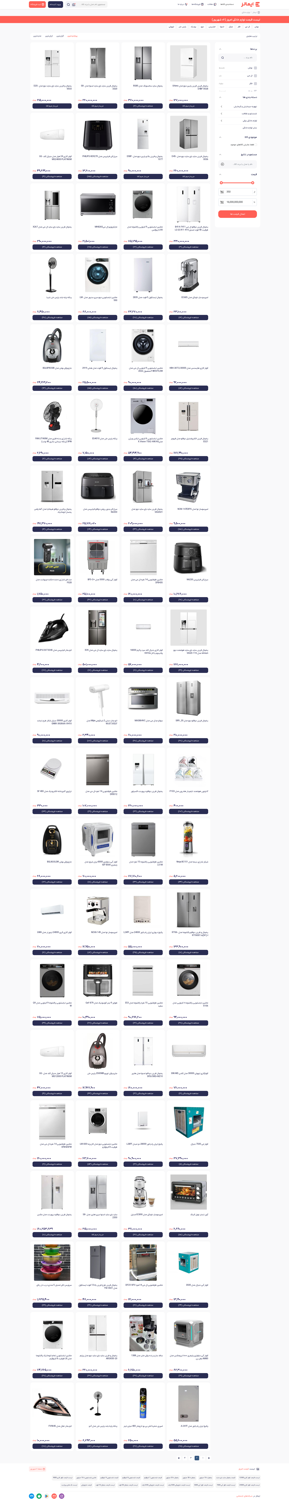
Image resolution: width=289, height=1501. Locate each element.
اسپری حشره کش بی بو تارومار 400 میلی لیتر (143, 1426)
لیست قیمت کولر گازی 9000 (62, 1478)
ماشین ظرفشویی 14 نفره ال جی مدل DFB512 (101, 793)
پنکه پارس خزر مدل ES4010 (104, 438)
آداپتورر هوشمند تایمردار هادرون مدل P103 (189, 791)
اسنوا (222, 26)
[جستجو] (68, 4)
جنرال (231, 26)
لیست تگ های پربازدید (69, 1485)
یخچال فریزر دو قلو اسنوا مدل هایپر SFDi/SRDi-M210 (147, 1075)
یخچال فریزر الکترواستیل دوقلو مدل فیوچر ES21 (189, 440)
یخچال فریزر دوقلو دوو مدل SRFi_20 (192, 720)
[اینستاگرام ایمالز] (61, 1496)
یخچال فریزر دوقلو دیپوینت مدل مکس (54, 1214)
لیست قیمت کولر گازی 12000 (249, 1478)
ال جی (247, 26)
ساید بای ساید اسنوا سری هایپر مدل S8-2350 (100, 1216)
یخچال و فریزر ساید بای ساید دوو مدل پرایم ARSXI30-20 (98, 1357)
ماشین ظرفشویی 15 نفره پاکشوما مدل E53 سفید (144, 1004)
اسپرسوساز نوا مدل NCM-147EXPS (193, 509)
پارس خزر (182, 26)
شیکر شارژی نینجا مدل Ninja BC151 (192, 861)
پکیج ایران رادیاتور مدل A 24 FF (194, 1426)
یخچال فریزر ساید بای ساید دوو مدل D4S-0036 (190, 158)
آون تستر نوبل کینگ (199, 1214)
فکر (239, 26)
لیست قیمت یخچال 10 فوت (105, 1485)
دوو (202, 26)
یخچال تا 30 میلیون (189, 1478)
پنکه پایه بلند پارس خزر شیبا (59, 297)
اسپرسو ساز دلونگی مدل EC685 (195, 297)
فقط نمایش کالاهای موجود (242, 144)
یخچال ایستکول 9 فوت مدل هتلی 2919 (99, 368)
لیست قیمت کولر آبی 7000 (226, 1485)
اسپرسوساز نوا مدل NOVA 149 (104, 932)
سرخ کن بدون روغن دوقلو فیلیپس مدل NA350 (100, 511)
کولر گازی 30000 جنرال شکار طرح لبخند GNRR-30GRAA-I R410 (54, 722)
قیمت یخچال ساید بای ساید (225, 1478)
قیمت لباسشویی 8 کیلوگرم (131, 1478)
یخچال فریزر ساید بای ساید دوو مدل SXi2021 (147, 511)
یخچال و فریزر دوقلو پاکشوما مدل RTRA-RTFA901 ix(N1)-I (190, 934)
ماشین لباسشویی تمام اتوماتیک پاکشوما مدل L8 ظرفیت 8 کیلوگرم (54, 1357)
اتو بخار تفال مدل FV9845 (60, 1426)
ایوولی (171, 26)
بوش (257, 26)
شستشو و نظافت (249, 113)
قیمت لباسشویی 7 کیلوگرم (153, 1478)
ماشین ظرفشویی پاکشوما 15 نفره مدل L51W (146, 863)
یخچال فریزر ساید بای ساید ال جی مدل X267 (52, 227)
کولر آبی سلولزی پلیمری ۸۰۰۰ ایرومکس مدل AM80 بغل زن (189, 1357)
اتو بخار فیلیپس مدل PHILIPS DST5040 (54, 650)
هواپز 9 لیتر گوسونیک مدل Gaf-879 (101, 1003)
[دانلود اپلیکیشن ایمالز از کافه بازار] (39, 1496)
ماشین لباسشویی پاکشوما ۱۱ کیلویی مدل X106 (190, 1004)
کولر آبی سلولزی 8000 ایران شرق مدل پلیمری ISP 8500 (101, 863)
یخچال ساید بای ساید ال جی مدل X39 (101, 650)
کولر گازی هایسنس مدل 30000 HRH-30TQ (189, 368)
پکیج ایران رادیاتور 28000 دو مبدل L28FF (145, 1144)
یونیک (193, 26)
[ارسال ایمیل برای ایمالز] (54, 1496)
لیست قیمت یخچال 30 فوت (128, 1485)
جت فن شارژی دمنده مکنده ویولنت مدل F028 (54, 581)
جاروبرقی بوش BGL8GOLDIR (59, 861)
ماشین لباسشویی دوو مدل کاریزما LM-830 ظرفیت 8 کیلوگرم (98, 1146)
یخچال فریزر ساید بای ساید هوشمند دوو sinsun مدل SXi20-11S (190, 652)
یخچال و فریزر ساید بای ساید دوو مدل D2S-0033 (53, 87)
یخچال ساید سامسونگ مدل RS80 (148, 86)
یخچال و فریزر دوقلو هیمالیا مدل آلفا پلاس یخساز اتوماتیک (53, 511)
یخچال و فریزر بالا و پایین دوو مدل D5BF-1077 (145, 158)
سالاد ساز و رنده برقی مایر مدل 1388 (147, 1355)
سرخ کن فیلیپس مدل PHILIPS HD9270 (99, 156)
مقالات (210, 4)
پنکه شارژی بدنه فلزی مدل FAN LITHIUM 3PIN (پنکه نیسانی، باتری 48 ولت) (53, 440)
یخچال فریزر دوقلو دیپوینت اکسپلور (147, 791)
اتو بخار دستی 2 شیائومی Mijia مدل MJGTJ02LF (102, 722)
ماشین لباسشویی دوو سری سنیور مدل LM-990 (98, 299)
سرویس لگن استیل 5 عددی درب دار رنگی (54, 1285)
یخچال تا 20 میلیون (172, 1478)
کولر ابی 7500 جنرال (199, 1144)
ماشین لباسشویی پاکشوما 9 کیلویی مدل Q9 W (52, 1004)
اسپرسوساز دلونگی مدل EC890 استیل (147, 1214)
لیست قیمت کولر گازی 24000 (249, 1485)
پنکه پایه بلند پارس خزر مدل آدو (103, 1426)
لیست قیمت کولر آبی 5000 (203, 1485)
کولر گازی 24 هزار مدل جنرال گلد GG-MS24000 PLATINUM (55, 158)
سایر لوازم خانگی (250, 127)
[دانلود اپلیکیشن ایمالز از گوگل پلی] (46, 1496)
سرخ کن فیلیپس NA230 (197, 579)
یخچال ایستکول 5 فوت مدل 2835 (148, 297)
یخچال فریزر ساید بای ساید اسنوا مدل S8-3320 (99, 87)
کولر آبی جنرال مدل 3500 (197, 1285)
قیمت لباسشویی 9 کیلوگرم (109, 1478)
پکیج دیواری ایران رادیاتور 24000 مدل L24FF (143, 932)
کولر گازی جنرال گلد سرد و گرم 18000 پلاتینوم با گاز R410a (146, 652)
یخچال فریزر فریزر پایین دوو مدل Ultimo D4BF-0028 (190, 87)
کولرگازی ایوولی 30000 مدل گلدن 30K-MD (189, 1073)
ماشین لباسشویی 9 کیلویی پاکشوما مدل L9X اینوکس (145, 228)
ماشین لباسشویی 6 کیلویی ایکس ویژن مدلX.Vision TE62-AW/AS (145, 440)
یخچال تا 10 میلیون (205, 1478)
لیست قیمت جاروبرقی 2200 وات (153, 1485)
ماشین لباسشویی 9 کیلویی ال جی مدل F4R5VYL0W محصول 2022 (146, 370)
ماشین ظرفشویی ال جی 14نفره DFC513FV (144, 1285)
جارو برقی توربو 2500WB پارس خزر (102, 1073)
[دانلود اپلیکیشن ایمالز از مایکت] (31, 1496)
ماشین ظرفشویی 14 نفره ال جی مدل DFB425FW (56, 1146)
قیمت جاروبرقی (86, 1485)
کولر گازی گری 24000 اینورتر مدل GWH (54, 932)
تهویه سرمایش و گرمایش (245, 106)
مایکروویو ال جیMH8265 (106, 227)
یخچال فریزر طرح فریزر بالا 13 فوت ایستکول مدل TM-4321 (98, 1287)
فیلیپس (212, 26)
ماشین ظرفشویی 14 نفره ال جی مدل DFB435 (147, 581)
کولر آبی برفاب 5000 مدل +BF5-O (102, 579)
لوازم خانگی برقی (250, 120)
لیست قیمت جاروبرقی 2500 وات (179, 1485)
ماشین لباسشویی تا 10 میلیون (86, 1478)
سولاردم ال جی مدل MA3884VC (149, 720)
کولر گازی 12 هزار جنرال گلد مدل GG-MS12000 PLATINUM (55, 1075)
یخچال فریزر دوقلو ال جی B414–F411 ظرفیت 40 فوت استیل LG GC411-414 (191, 228)
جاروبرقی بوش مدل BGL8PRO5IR (57, 368)
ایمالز (255, 12)
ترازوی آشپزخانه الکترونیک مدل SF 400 (54, 791)
